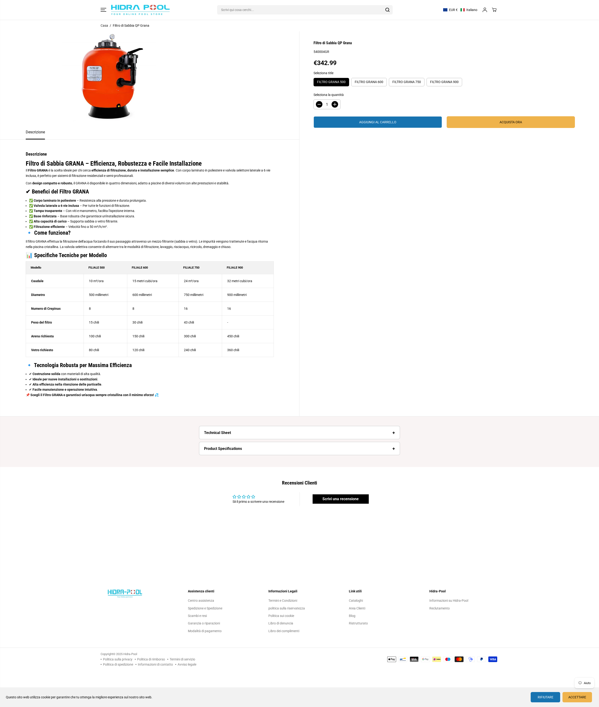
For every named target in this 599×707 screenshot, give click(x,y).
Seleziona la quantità (329, 95)
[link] (138, 593)
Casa (104, 25)
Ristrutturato (358, 623)
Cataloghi (356, 600)
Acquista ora (511, 122)
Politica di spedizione (118, 664)
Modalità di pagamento (205, 631)
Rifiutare (545, 697)
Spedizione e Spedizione (205, 608)
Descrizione (35, 132)
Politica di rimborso (151, 659)
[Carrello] (494, 10)
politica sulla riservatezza (286, 608)
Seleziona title (323, 73)
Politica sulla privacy (117, 659)
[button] (103, 10)
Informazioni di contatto (155, 664)
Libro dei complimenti (283, 631)
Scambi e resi (197, 616)
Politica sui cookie (281, 616)
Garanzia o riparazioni (204, 623)
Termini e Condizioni (282, 600)
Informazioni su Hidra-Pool (448, 600)
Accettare (577, 697)
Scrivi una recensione (340, 499)
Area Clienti (357, 608)
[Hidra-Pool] (140, 9)
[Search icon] (387, 10)
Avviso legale (187, 664)
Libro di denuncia (280, 623)
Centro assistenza (201, 600)
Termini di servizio (182, 659)
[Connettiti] (485, 10)
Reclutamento (439, 608)
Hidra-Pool (130, 654)
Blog (352, 616)
